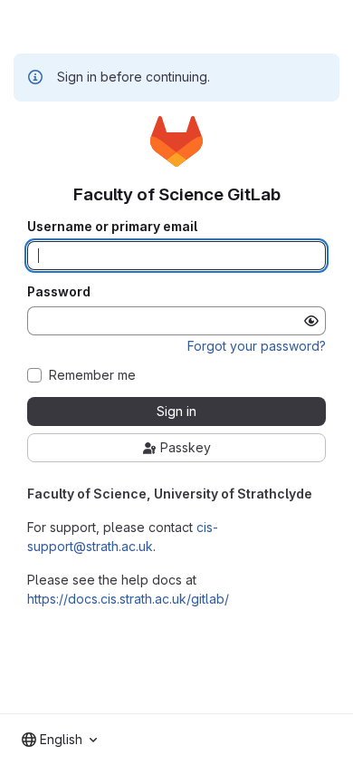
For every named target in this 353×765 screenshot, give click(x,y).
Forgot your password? (256, 345)
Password (59, 292)
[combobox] (59, 739)
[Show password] (311, 320)
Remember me (92, 375)
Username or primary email (112, 226)
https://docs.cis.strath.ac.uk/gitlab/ (128, 598)
